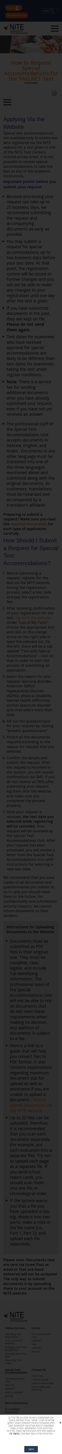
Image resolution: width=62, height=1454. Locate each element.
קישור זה (14, 1433)
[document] (31, 727)
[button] (57, 1420)
